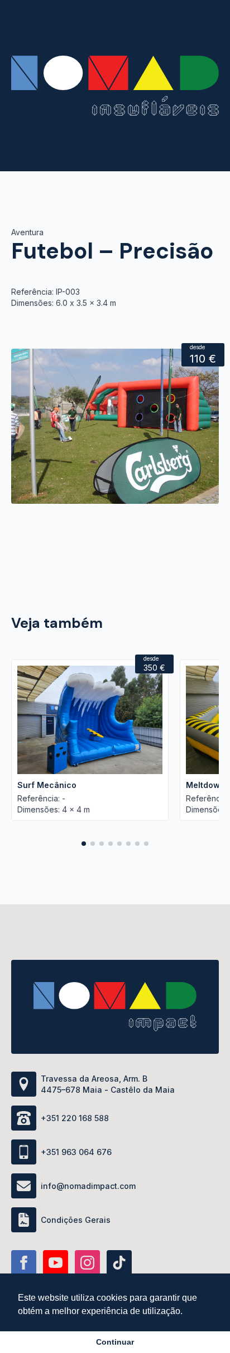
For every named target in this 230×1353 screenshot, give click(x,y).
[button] (84, 843)
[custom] (119, 1262)
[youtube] (55, 1262)
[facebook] (23, 1262)
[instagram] (87, 1262)
